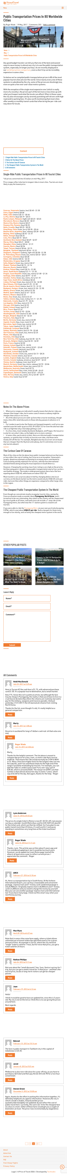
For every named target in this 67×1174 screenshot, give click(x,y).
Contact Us (7, 1156)
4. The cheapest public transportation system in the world (24, 165)
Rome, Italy (7, 297)
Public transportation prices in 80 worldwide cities (20, 55)
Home (5, 50)
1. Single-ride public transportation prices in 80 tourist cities (25, 157)
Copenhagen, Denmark (12, 372)
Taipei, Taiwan (9, 248)
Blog (5, 53)
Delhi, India (7, 214)
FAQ (4, 1160)
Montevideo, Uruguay (11, 261)
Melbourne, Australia (11, 368)
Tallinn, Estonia (9, 299)
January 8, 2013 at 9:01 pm (23, 1066)
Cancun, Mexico (9, 246)
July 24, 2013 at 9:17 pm (22, 962)
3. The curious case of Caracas (15, 162)
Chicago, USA (8, 305)
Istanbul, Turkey (9, 278)
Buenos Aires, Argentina (12, 231)
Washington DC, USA (11, 313)
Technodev (51, 1171)
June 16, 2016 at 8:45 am (22, 815)
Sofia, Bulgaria (9, 263)
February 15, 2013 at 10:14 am (25, 1043)
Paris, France (8, 343)
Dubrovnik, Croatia (10, 301)
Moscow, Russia (9, 267)
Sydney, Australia (10, 330)
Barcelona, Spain (10, 324)
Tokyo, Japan (8, 326)
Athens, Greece (9, 290)
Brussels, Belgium (10, 341)
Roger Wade (20, 744)
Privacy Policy (9, 1166)
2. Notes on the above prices (14, 160)
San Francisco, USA (10, 332)
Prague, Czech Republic (12, 273)
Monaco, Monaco (9, 294)
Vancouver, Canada (10, 349)
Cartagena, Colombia (11, 257)
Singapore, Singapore (11, 252)
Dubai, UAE (7, 259)
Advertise (7, 1153)
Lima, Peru (7, 238)
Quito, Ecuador (9, 227)
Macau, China (8, 242)
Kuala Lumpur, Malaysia (12, 219)
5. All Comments (10, 167)
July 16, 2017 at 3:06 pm (24, 747)
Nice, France (8, 309)
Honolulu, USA (9, 337)
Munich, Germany (10, 364)
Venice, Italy (8, 377)
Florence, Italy (9, 318)
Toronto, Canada (9, 360)
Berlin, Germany (9, 320)
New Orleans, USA (10, 284)
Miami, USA (7, 334)
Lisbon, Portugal (9, 282)
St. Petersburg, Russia (12, 254)
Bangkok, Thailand (10, 250)
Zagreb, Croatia (9, 322)
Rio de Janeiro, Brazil (11, 286)
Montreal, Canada (10, 356)
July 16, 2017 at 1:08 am (22, 726)
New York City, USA (10, 339)
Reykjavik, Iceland (10, 351)
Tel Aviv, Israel (9, 311)
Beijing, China (8, 233)
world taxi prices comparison (19, 70)
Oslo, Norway (8, 374)
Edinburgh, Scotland (11, 328)
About (5, 1150)
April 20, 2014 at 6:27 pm (23, 933)
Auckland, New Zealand (12, 240)
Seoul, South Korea (10, 271)
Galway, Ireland (9, 345)
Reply (10, 714)
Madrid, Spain (8, 292)
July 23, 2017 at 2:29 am (22, 684)
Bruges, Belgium (9, 316)
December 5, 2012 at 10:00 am (25, 1091)
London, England (9, 358)
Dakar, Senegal (9, 235)
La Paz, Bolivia (9, 217)
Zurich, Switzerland (11, 370)
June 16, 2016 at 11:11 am (25, 843)
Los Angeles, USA (10, 303)
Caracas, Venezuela (11, 210)
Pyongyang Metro (31, 508)
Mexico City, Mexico (11, 223)
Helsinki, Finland (10, 347)
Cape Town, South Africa (12, 280)
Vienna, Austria (9, 362)
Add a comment (49, 25)
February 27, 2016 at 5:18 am (24, 875)
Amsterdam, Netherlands (13, 366)
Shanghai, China (9, 244)
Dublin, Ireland (9, 307)
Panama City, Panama (11, 225)
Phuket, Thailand (10, 265)
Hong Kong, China (10, 229)
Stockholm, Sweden (11, 353)
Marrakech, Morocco (11, 221)
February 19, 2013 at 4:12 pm (24, 989)
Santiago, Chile (9, 276)
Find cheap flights (10, 1163)
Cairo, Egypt (8, 212)
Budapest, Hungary (10, 288)
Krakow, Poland (9, 269)
